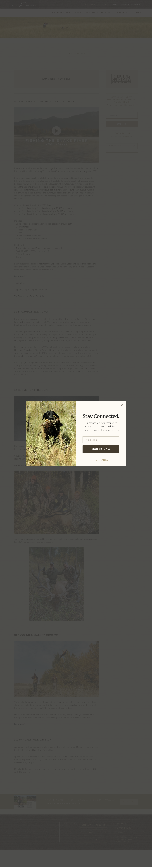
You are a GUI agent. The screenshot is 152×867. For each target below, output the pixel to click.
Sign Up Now (100, 449)
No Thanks (101, 459)
